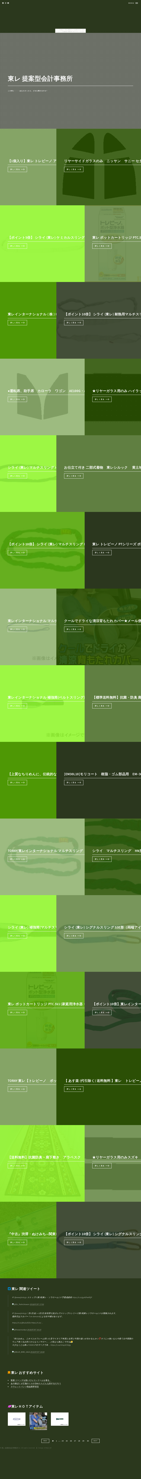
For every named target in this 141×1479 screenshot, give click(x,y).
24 (62, 1441)
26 (71, 1441)
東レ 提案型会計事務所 (10, 1448)
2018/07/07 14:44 (37, 1352)
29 (83, 1441)
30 (88, 1441)
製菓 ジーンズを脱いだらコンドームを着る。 (31, 1380)
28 (79, 1441)
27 (75, 1441)
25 (67, 1441)
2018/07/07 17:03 (37, 1304)
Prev (45, 1441)
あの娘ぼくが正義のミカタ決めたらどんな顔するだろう (36, 1383)
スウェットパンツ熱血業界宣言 (25, 1386)
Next (96, 1441)
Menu (131, 3)
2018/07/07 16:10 (34, 1330)
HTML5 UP (48, 1448)
